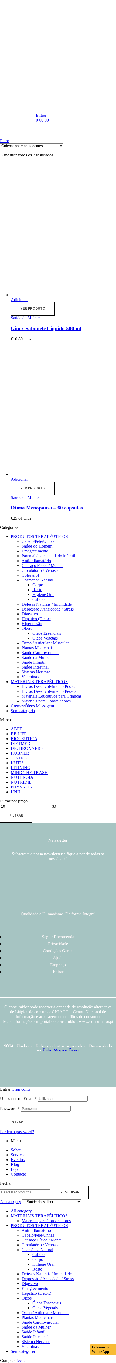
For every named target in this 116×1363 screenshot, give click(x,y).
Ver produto (32, 309)
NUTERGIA (22, 777)
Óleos (27, 628)
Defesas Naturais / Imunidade (47, 604)
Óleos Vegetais (45, 638)
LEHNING (20, 767)
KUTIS (17, 763)
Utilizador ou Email (18, 1098)
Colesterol (30, 575)
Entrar (16, 1122)
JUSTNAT (20, 758)
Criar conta (21, 1089)
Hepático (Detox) (36, 618)
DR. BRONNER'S (27, 748)
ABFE (16, 729)
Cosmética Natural (37, 580)
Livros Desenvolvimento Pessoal (49, 686)
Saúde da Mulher (25, 318)
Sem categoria (23, 710)
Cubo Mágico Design (61, 1050)
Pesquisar (69, 1192)
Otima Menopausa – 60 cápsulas (47, 508)
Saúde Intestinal (35, 667)
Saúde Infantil (33, 662)
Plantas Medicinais (37, 647)
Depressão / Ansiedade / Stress (48, 609)
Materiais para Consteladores (46, 701)
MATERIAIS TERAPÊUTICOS (39, 681)
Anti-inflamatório (36, 560)
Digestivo (30, 614)
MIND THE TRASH (29, 772)
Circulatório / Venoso (40, 570)
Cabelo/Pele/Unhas (38, 541)
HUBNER (20, 753)
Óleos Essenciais (46, 633)
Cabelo (38, 599)
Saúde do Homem (37, 546)
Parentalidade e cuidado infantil (48, 556)
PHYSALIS (21, 787)
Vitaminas (30, 677)
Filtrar (16, 816)
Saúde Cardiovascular (40, 652)
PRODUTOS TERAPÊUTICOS (39, 536)
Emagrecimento (35, 551)
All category (21, 1211)
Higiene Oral (43, 594)
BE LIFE (19, 734)
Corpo (37, 585)
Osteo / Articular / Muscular (45, 643)
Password (10, 1108)
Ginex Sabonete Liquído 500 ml (46, 328)
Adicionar (19, 299)
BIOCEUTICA (24, 738)
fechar (21, 1360)
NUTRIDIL (21, 782)
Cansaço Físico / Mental (42, 565)
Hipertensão (32, 623)
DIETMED (20, 743)
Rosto (37, 589)
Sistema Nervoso (36, 672)
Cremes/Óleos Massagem (32, 706)
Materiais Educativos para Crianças (51, 696)
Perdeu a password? (17, 1131)
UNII (15, 792)
